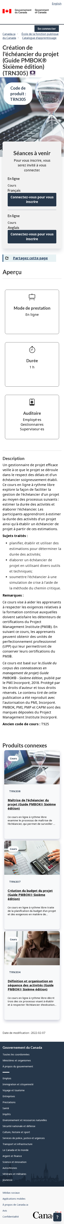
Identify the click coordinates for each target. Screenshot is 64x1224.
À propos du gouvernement (18, 1066)
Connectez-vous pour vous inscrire (32, 199)
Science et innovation (14, 1162)
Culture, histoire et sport (16, 1132)
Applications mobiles (14, 1198)
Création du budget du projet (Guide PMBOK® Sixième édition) (30, 895)
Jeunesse (7, 1179)
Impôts (7, 1114)
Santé (6, 1108)
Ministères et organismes (17, 1060)
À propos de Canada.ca (15, 1204)
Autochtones (10, 1168)
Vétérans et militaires (14, 1174)
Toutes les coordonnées (16, 1054)
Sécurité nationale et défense (19, 1126)
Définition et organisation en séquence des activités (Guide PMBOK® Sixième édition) (31, 985)
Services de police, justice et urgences (24, 1138)
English (56, 3)
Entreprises (9, 1096)
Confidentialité (11, 1216)
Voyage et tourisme (14, 1090)
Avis (5, 1210)
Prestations (9, 1102)
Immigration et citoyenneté (18, 1084)
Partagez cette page (30, 258)
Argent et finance (12, 1156)
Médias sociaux (11, 1192)
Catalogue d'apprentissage (39, 38)
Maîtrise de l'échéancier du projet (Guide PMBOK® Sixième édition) (32, 804)
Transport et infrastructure (17, 1144)
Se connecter (47, 28)
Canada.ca (9, 34)
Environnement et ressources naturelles (25, 1120)
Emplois (7, 1078)
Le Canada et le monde (16, 1150)
